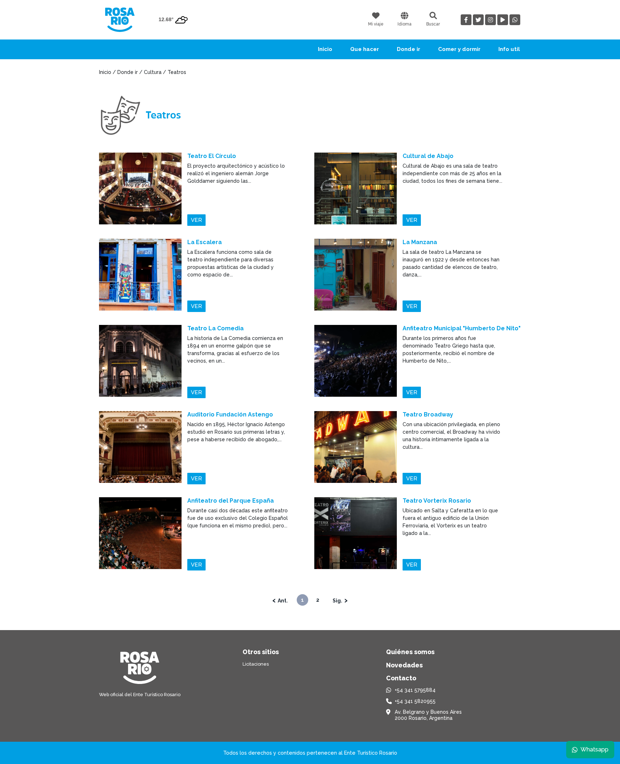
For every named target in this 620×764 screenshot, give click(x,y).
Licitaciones (256, 664)
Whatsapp (595, 749)
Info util (509, 49)
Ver (196, 220)
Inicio (325, 49)
